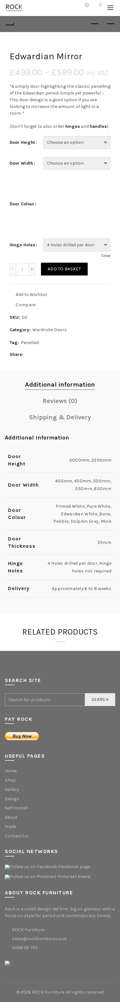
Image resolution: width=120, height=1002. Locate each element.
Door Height (22, 142)
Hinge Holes (22, 245)
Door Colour (22, 204)
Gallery (12, 789)
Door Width (21, 163)
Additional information (60, 384)
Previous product (94, 24)
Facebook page (74, 866)
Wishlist (87, 5)
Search (100, 699)
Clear (105, 255)
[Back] (10, 24)
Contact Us (16, 836)
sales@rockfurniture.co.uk (39, 938)
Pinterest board (73, 876)
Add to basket (64, 269)
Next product (110, 24)
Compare (26, 304)
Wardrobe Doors (49, 330)
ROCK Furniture (48, 992)
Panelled (30, 342)
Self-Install (16, 808)
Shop (10, 780)
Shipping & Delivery (60, 417)
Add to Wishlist (31, 294)
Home (11, 771)
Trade (10, 826)
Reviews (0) (60, 401)
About (11, 817)
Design (12, 798)
